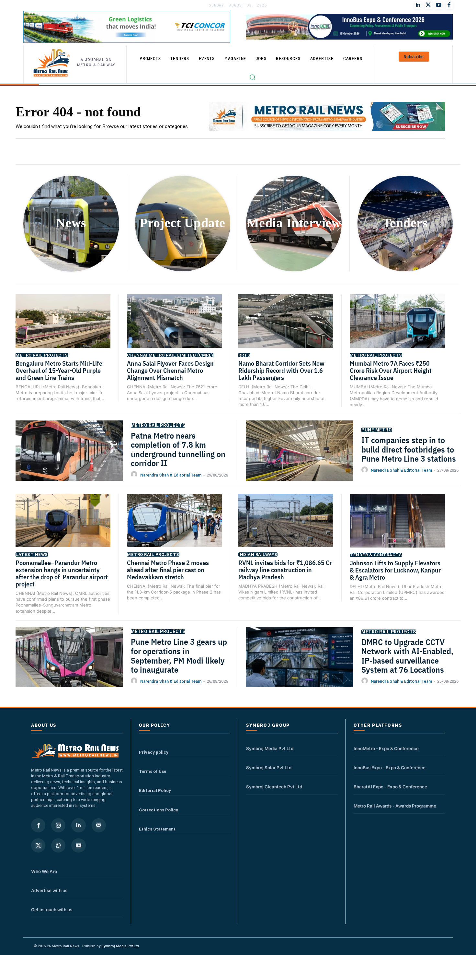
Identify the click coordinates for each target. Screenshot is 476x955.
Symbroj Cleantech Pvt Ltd (274, 786)
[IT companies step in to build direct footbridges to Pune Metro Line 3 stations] (299, 458)
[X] (38, 845)
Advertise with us (49, 890)
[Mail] (99, 825)
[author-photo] (135, 474)
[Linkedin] (78, 825)
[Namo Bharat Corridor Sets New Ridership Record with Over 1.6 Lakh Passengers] (285, 327)
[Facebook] (449, 5)
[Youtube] (438, 5)
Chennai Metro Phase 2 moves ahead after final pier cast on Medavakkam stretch (168, 569)
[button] (252, 77)
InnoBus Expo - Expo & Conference (389, 767)
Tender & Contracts (376, 555)
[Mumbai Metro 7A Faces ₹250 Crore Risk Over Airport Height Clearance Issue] (397, 327)
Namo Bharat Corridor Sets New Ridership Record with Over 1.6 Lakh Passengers (281, 370)
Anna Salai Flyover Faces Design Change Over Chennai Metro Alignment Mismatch (170, 370)
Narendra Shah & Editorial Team (170, 475)
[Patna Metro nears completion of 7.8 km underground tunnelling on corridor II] (69, 457)
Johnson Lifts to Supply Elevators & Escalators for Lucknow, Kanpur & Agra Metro (395, 570)
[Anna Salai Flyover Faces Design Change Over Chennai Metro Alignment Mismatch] (174, 327)
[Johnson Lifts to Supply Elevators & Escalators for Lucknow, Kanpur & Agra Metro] (397, 527)
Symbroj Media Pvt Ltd (269, 748)
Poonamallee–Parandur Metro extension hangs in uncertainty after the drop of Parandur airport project (62, 573)
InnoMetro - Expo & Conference (386, 748)
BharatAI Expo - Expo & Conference (390, 786)
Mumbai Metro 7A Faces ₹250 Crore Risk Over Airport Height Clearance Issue (391, 370)
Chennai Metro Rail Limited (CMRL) (170, 355)
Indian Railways (258, 554)
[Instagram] (58, 825)
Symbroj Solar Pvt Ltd (268, 767)
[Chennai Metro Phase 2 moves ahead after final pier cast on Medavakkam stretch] (174, 527)
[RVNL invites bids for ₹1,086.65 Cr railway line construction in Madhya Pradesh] (285, 527)
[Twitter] (428, 5)
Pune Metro (376, 430)
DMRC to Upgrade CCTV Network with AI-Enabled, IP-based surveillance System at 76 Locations (407, 655)
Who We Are (44, 871)
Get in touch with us (51, 909)
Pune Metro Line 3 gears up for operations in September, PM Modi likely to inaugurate (179, 655)
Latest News (32, 554)
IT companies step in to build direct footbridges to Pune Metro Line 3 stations (408, 449)
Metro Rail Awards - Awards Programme (395, 805)
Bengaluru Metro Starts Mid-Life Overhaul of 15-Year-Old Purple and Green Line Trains (59, 370)
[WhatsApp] (58, 845)
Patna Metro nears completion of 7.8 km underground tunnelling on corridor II (178, 449)
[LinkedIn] (418, 5)
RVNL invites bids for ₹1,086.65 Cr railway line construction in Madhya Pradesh (285, 569)
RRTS (244, 355)
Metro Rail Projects (42, 355)
